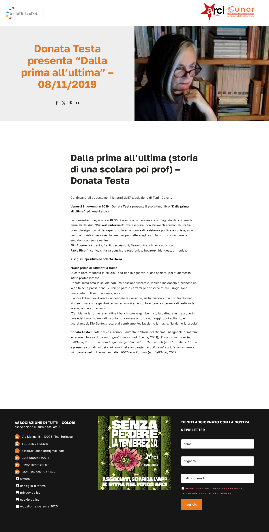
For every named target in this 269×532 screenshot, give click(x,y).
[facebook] (56, 103)
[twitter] (63, 103)
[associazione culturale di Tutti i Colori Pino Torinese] (21, 8)
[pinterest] (70, 103)
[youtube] (77, 103)
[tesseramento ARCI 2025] (134, 418)
